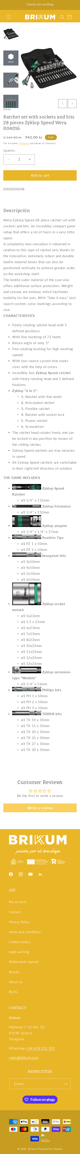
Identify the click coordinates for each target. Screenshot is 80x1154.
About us (15, 982)
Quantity (9, 150)
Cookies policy (19, 942)
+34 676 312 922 (40, 1048)
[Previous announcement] (8, 5)
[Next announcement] (72, 5)
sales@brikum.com (23, 1057)
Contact (15, 912)
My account (18, 902)
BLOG (13, 992)
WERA (7, 109)
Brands (14, 972)
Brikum (32, 1148)
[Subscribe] (65, 1084)
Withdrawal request (23, 962)
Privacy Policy (19, 922)
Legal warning (19, 952)
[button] (9, 17)
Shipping (24, 143)
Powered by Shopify (50, 1148)
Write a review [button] (40, 808)
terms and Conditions (25, 932)
